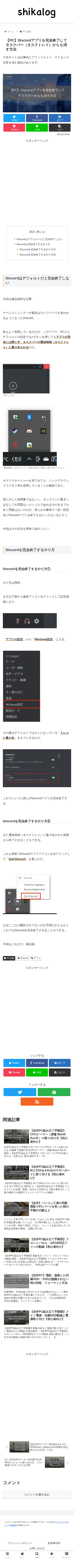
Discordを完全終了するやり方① (38, 249)
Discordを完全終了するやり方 (33, 244)
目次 (32, 231)
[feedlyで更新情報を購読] (54, 1092)
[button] (63, 788)
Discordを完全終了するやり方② (38, 254)
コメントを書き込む (37, 1494)
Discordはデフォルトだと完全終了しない (40, 239)
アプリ (37, 958)
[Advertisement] (37, 180)
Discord (24, 958)
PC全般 (10, 958)
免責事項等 (54, 1543)
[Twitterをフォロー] (20, 1092)
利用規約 (13, 1525)
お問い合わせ (37, 1548)
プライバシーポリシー (20, 1543)
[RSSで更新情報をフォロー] (37, 1102)
